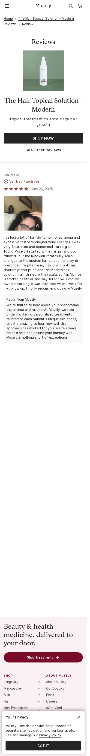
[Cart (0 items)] (80, 6)
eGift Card (54, 708)
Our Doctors (55, 688)
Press (50, 695)
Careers (52, 701)
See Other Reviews (43, 150)
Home (8, 18)
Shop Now (43, 138)
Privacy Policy (50, 735)
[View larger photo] (38, 226)
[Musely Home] (43, 6)
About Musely (56, 682)
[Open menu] (7, 6)
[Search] (70, 6)
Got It (43, 746)
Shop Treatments (40, 657)
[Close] (78, 717)
